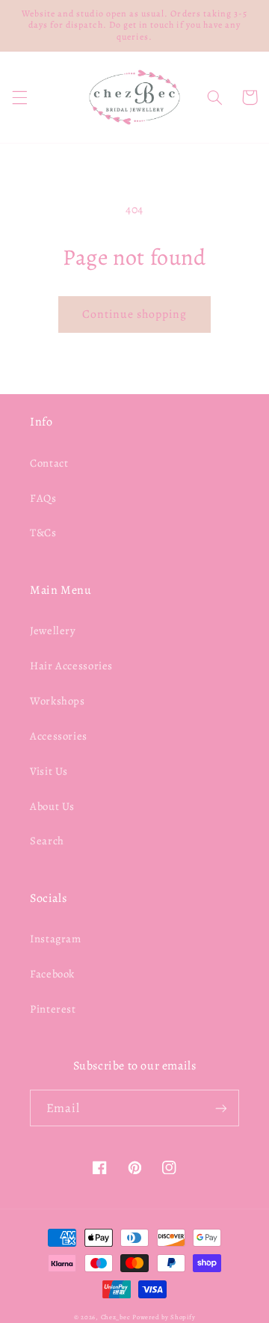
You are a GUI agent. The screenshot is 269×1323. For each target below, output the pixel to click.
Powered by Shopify (163, 1317)
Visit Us (49, 771)
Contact (49, 462)
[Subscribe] (221, 1108)
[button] (19, 97)
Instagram (55, 938)
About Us (52, 806)
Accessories (58, 735)
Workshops (57, 700)
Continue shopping (135, 314)
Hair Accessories (71, 665)
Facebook (52, 973)
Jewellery (53, 630)
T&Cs (43, 532)
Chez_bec (116, 1317)
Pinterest (53, 1008)
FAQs (43, 498)
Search (47, 840)
